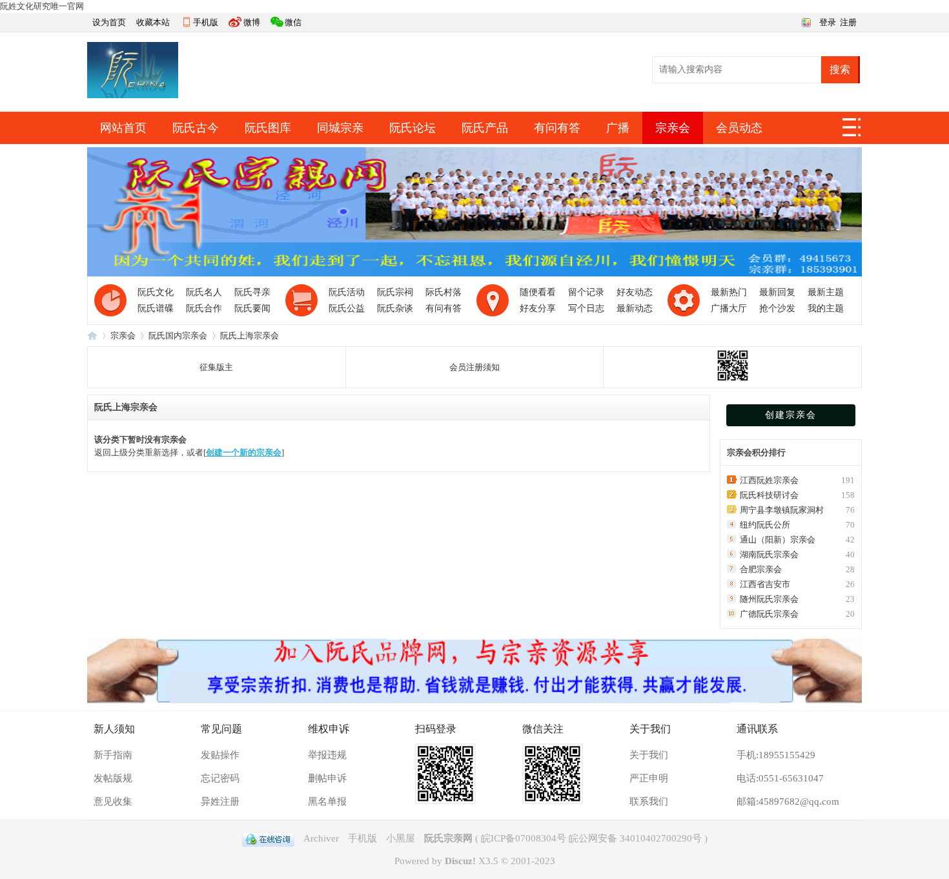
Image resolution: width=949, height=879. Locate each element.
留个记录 (586, 292)
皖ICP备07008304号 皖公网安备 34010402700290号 (591, 838)
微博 (251, 22)
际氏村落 (443, 292)
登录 (827, 22)
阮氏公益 (347, 308)
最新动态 (635, 308)
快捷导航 (852, 131)
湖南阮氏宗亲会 (769, 554)
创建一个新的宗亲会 (243, 452)
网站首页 (123, 127)
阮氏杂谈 (395, 308)
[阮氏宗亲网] (132, 95)
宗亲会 (672, 127)
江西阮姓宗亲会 (769, 480)
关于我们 (648, 755)
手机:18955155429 (776, 755)
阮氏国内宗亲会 (177, 335)
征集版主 (216, 367)
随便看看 (538, 292)
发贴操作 (220, 755)
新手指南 (113, 755)
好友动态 (635, 292)
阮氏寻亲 (252, 292)
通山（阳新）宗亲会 (777, 539)
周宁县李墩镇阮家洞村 (782, 510)
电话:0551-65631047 (780, 778)
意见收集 (113, 801)
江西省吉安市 (765, 584)
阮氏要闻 (252, 308)
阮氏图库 (268, 127)
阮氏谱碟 (156, 308)
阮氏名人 (204, 292)
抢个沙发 (777, 308)
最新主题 (826, 292)
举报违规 (327, 755)
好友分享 (538, 308)
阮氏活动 (347, 292)
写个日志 (586, 308)
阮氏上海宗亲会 (249, 335)
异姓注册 (220, 801)
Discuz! (460, 861)
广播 (617, 127)
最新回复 (777, 292)
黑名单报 (327, 801)
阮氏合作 (204, 308)
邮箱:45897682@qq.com (788, 801)
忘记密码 (220, 778)
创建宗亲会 (791, 415)
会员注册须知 (474, 367)
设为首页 (109, 22)
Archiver (321, 838)
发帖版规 (113, 778)
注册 (848, 22)
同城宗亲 (340, 127)
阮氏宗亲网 (92, 335)
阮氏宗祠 (395, 292)
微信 (293, 22)
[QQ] (268, 838)
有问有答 (557, 127)
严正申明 (648, 778)
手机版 (205, 22)
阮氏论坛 (412, 127)
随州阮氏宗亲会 (769, 599)
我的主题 (826, 308)
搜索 (840, 69)
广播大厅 (729, 308)
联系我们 (648, 801)
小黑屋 (400, 838)
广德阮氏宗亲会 (769, 614)
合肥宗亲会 (761, 569)
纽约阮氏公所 (765, 525)
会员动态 (739, 127)
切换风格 (804, 21)
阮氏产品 (485, 127)
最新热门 (729, 292)
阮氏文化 (156, 292)
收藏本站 (153, 22)
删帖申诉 (327, 778)
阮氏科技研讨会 (769, 495)
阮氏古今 (195, 127)
